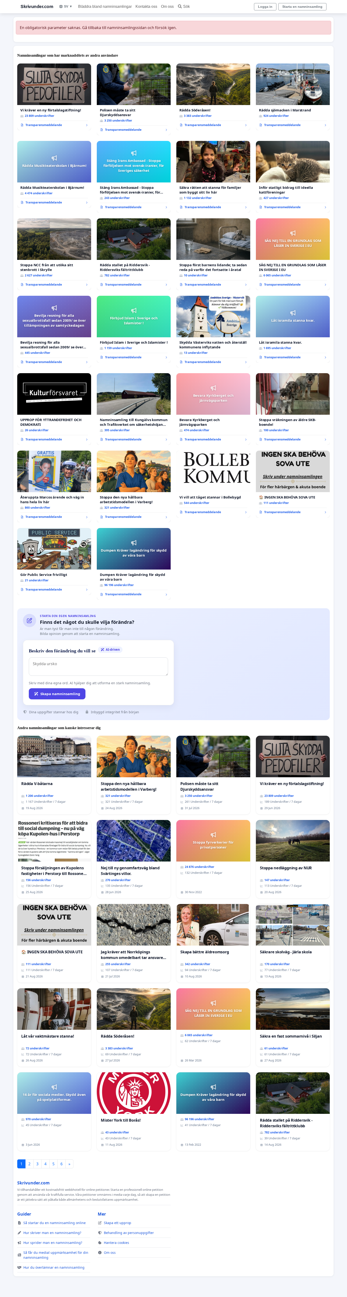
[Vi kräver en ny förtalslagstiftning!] (54, 97)
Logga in (265, 6)
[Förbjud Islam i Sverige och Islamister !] (134, 329)
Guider (24, 1214)
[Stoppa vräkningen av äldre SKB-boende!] (293, 409)
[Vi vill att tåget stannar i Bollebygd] (213, 484)
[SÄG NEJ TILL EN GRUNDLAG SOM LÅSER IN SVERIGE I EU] (293, 254)
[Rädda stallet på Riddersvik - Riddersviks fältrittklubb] (134, 254)
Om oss (167, 6)
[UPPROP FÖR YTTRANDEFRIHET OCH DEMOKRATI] (54, 409)
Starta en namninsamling (302, 6)
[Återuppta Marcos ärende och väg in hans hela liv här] (54, 486)
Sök (186, 6)
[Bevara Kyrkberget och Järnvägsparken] (213, 409)
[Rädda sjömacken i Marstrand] (293, 97)
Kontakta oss (146, 6)
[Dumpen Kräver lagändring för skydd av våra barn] (134, 564)
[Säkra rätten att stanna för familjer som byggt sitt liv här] (213, 177)
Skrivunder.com (37, 6)
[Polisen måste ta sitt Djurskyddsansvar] (134, 99)
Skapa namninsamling (60, 693)
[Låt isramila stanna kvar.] (293, 329)
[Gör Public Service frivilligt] (54, 561)
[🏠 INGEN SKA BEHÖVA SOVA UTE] (293, 484)
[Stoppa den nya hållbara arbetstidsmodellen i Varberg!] (134, 486)
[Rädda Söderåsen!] (213, 97)
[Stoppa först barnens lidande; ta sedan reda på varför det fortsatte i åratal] (213, 254)
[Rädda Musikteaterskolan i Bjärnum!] (54, 174)
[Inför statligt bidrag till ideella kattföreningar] (293, 177)
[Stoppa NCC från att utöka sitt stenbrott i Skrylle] (54, 254)
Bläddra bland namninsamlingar (105, 6)
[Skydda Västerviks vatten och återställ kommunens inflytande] (213, 332)
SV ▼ (68, 6)
